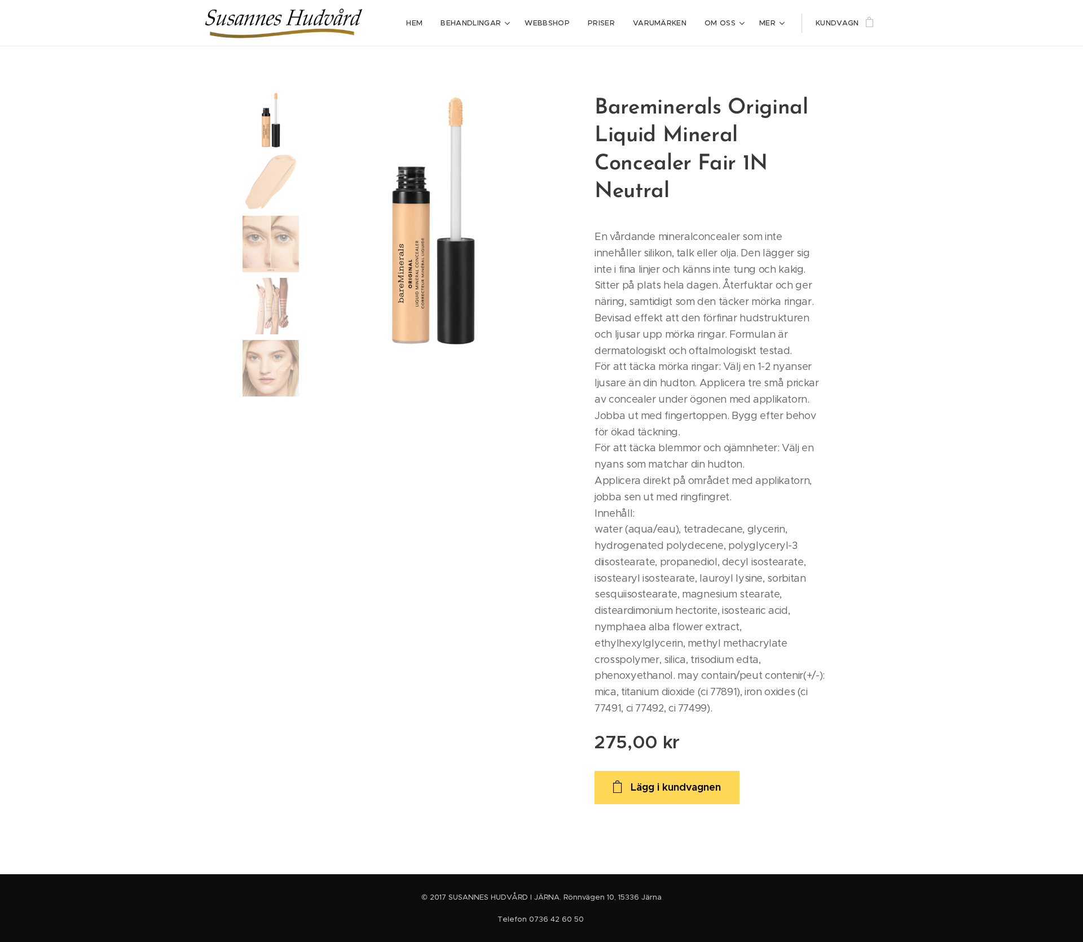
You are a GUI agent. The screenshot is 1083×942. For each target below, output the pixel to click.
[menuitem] (417, 23)
